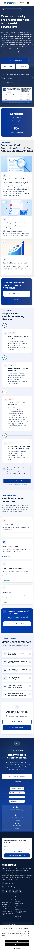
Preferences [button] (9, 936)
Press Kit (4, 909)
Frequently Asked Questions (21, 912)
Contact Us (5, 906)
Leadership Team (7, 902)
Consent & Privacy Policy (7, 914)
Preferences (17, 948)
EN (21, 3)
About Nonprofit (7, 900)
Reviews (17, 905)
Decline (17, 944)
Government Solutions (19, 908)
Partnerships (19, 903)
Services (4, 904)
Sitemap (17, 918)
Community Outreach (19, 900)
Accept (17, 941)
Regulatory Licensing (18, 915)
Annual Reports (7, 911)
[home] (12, 3)
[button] (28, 3)
